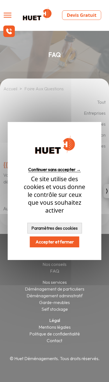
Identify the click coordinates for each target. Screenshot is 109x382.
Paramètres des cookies (54, 228)
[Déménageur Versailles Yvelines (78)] (54, 159)
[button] (9, 31)
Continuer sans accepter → (54, 169)
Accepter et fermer (54, 242)
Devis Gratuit (81, 15)
